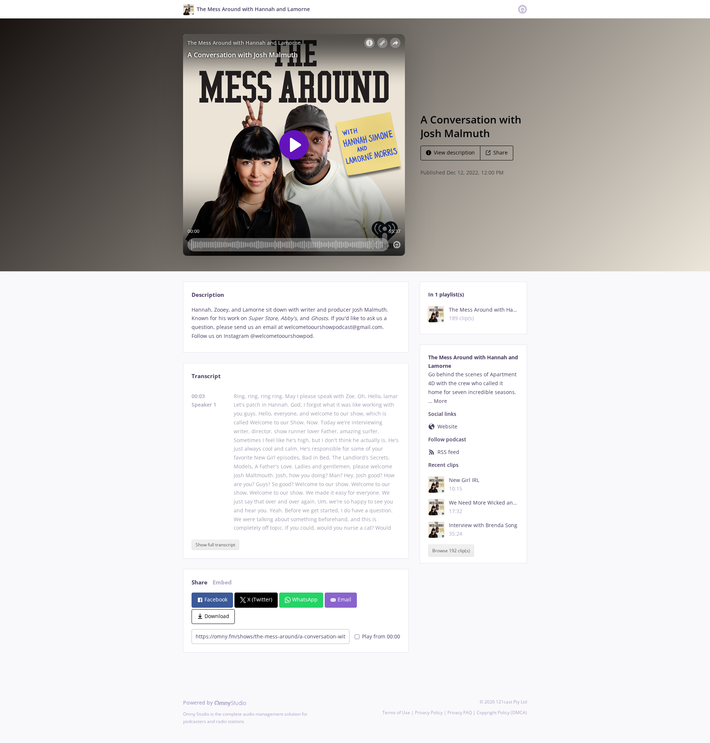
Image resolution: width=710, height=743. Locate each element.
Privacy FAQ (459, 712)
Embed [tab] (222, 582)
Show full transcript (215, 545)
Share (500, 152)
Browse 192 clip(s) (451, 550)
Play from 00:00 (381, 636)
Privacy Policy (429, 712)
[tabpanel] (296, 322)
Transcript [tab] (206, 376)
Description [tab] (208, 295)
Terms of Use (396, 712)
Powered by (198, 702)
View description (454, 152)
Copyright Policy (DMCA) (502, 712)
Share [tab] (199, 582)
